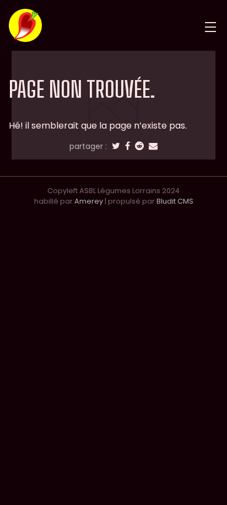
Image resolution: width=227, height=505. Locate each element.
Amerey (88, 201)
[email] (153, 146)
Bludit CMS (174, 201)
